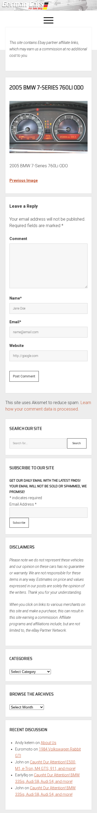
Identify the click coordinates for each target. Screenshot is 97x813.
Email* (15, 322)
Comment (18, 239)
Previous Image (23, 180)
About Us (48, 743)
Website (16, 345)
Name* (15, 298)
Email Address (23, 504)
